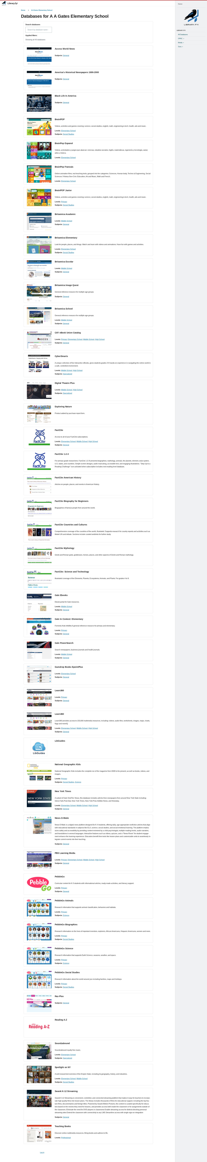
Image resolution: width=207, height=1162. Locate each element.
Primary (64, 202)
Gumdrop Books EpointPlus (69, 667)
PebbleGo (60, 876)
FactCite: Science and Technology (72, 571)
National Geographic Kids (68, 764)
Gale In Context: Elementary (69, 619)
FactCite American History (68, 477)
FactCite (59, 430)
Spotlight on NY (63, 1067)
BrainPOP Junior (63, 190)
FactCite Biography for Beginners (72, 501)
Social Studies (68, 134)
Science (78, 782)
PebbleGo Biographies (66, 924)
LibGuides (60, 741)
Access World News (65, 49)
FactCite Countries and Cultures (71, 524)
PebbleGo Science (64, 948)
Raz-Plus (59, 996)
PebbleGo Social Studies (67, 972)
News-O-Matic (62, 818)
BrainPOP (60, 119)
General (66, 55)
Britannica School (64, 309)
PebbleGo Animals (64, 900)
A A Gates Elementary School (41, 10)
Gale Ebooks (61, 595)
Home (23, 10)
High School (100, 339)
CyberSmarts (61, 356)
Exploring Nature (63, 406)
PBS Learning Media (65, 853)
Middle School (66, 221)
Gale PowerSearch (64, 643)
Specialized (67, 374)
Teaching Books (63, 1126)
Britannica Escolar (64, 261)
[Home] (191, 17)
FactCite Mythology (64, 548)
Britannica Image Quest (67, 285)
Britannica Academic (65, 214)
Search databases (32, 24)
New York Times (63, 791)
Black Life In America (65, 96)
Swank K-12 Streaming (66, 1091)
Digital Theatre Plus (65, 383)
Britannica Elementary (66, 238)
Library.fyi (13, 3)
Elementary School (68, 131)
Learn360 (59, 690)
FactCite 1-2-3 (62, 454)
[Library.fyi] (4, 3)
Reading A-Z (61, 1020)
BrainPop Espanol (64, 143)
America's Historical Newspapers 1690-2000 (77, 72)
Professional (66, 1138)
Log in (42, 1152)
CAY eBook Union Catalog (68, 332)
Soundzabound (62, 1043)
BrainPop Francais (64, 167)
